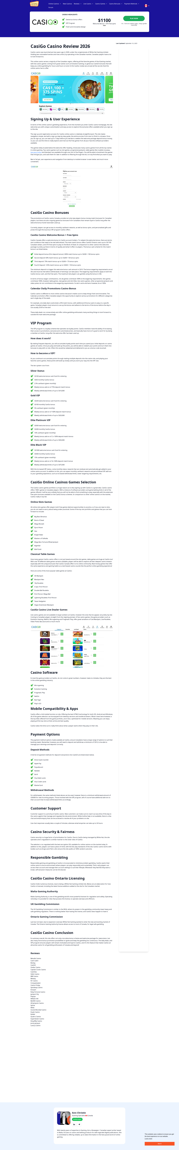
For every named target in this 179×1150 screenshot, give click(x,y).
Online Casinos (53, 4)
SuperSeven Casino (37, 1019)
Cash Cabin (34, 961)
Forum (50, 7)
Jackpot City (35, 994)
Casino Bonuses (114, 4)
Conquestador (36, 983)
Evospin (33, 990)
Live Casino (87, 4)
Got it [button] (159, 1143)
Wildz (32, 1008)
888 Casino (34, 976)
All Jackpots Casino (37, 1003)
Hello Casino (35, 974)
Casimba (34, 972)
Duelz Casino (35, 1012)
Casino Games (100, 4)
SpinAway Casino (37, 987)
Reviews (77, 4)
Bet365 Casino (36, 1001)
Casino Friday (35, 985)
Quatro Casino (36, 1017)
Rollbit (33, 1014)
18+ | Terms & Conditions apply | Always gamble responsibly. (134, 24)
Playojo (33, 996)
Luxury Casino (35, 1025)
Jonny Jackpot (35, 1023)
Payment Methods (130, 4)
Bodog (33, 963)
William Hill (34, 999)
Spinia (33, 1005)
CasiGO (33, 965)
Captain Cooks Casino (38, 970)
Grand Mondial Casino (38, 1010)
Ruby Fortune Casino (38, 992)
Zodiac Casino (35, 967)
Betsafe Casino (36, 958)
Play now (134, 18)
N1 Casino (34, 981)
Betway (33, 979)
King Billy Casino (36, 1021)
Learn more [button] (148, 1138)
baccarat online (36, 152)
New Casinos (67, 4)
